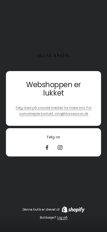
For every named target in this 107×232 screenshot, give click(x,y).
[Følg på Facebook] (47, 148)
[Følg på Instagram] (60, 148)
